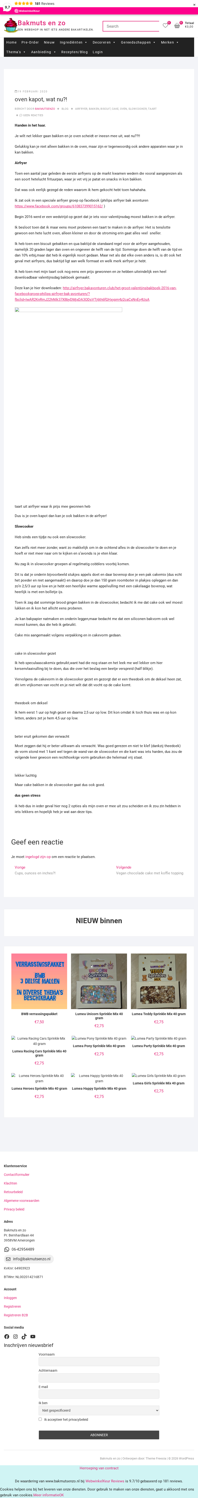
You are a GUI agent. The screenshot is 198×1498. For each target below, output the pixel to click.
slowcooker (137, 108)
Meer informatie (46, 1495)
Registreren (12, 1306)
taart (152, 108)
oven (123, 108)
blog (65, 108)
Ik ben (43, 1403)
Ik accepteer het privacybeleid (65, 1419)
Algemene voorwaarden (21, 1201)
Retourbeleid (13, 1192)
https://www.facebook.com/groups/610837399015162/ (59, 206)
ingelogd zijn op (38, 857)
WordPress (186, 1458)
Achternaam (48, 1370)
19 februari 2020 (33, 91)
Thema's (13, 52)
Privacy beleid (14, 1209)
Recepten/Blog (74, 52)
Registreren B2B (16, 1315)
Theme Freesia (156, 1458)
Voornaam (47, 1354)
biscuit (105, 108)
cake (115, 108)
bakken (94, 108)
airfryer (81, 108)
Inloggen (10, 1298)
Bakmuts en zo (42, 23)
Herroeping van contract (99, 1468)
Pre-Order (30, 42)
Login (98, 52)
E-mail (43, 1387)
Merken (167, 42)
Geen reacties (33, 115)
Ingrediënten (71, 42)
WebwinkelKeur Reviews (104, 1481)
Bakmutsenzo (44, 108)
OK (61, 1495)
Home (11, 42)
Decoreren (102, 42)
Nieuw (49, 42)
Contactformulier (16, 1175)
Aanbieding (41, 52)
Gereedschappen (136, 42)
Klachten (10, 1183)
